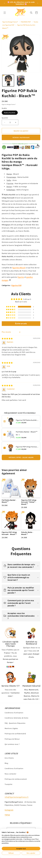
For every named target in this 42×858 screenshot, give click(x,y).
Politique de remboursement (16, 779)
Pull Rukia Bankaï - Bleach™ (26, 432)
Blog (6, 763)
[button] (4, 12)
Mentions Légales (11, 728)
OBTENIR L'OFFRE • (21, 457)
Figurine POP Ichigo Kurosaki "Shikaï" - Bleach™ (27, 447)
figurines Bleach (18, 268)
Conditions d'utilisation (14, 713)
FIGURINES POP (26, 22)
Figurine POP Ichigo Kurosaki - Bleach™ (9, 533)
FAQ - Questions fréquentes (15, 723)
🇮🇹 (8, 666)
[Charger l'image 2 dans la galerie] (21, 80)
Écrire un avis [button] (21, 323)
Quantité (5, 118)
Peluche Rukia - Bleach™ (27, 533)
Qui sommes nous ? (12, 744)
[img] (7, 338)
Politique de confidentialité (15, 734)
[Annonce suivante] (37, 3)
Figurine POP (16, 285)
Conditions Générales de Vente (16, 718)
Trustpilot (8, 784)
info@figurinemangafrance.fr (16, 797)
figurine (21, 277)
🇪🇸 (10, 666)
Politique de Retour (12, 739)
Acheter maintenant (21, 137)
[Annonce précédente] (4, 3)
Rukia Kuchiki (9, 113)
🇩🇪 (13, 666)
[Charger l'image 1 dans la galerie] (8, 80)
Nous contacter (10, 774)
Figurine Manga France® (10, 22)
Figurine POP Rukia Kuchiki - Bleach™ (27, 420)
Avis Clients (9, 758)
